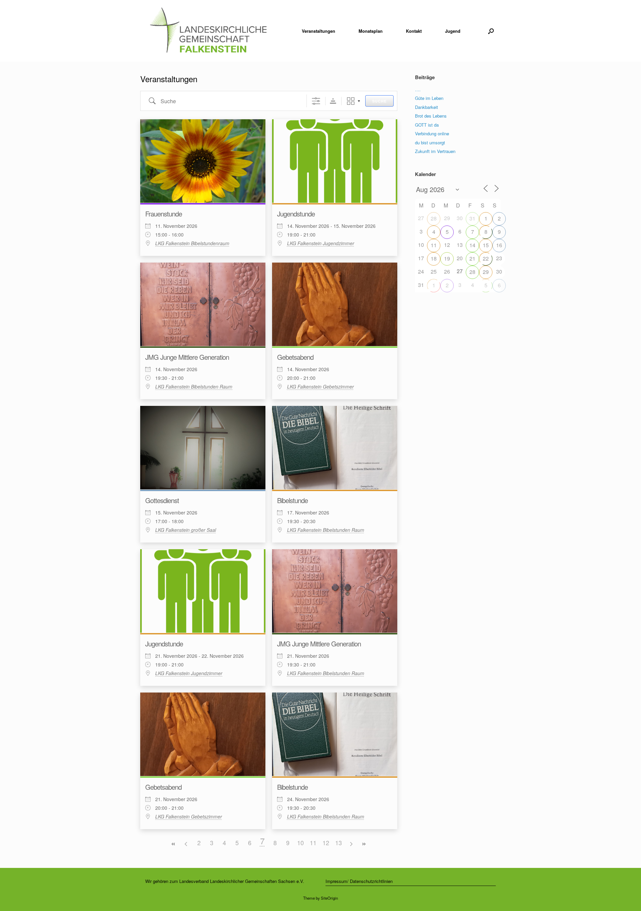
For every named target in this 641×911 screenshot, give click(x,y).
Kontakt (414, 31)
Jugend (452, 31)
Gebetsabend (295, 357)
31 (472, 218)
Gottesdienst (162, 500)
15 (486, 245)
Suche (379, 101)
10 (300, 842)
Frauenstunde (163, 213)
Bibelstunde (292, 500)
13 (338, 842)
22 (486, 258)
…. (418, 89)
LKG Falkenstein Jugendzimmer (320, 243)
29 (486, 272)
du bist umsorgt (430, 142)
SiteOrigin (329, 898)
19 (447, 258)
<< (173, 844)
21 (472, 258)
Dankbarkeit (426, 107)
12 (326, 842)
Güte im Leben (429, 98)
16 (499, 245)
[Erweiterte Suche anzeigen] (316, 101)
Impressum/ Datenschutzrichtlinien (359, 881)
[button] (491, 31)
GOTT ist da (427, 125)
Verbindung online (432, 133)
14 (472, 245)
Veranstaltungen (318, 31)
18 (434, 258)
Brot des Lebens (431, 116)
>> (364, 844)
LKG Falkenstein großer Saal (185, 530)
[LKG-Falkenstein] (208, 30)
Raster (351, 101)
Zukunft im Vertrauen (435, 151)
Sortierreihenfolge (333, 101)
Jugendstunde (296, 213)
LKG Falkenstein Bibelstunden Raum (193, 386)
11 (313, 842)
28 (434, 218)
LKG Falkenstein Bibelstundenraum (192, 243)
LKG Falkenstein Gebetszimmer (320, 386)
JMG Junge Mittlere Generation (187, 357)
